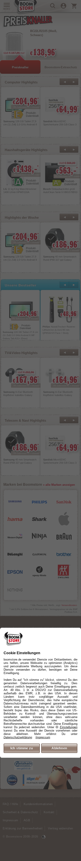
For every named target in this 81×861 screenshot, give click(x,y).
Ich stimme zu (21, 748)
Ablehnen (59, 748)
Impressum (43, 737)
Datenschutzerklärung (18, 737)
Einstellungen (68, 727)
